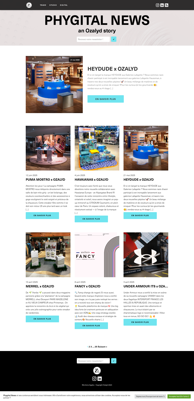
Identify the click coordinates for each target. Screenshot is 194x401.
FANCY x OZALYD (87, 286)
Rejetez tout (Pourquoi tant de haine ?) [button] (150, 396)
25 (96, 346)
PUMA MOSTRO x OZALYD (45, 179)
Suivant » (102, 346)
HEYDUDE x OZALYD (112, 68)
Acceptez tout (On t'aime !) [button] (179, 396)
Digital (64, 5)
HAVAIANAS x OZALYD (91, 179)
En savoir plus (105, 98)
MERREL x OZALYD (40, 286)
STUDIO (53, 5)
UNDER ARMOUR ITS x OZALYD (146, 286)
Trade (43, 5)
